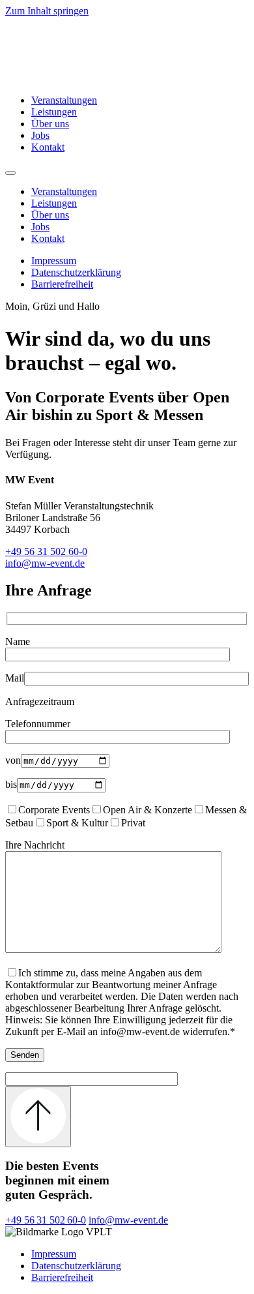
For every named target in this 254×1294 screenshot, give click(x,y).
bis (11, 784)
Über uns (50, 123)
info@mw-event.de (45, 563)
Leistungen (54, 111)
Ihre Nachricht (34, 844)
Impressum (53, 260)
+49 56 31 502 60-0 (46, 551)
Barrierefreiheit (62, 284)
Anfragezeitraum (39, 701)
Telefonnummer (37, 723)
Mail (14, 678)
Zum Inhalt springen (47, 10)
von (13, 760)
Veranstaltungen (64, 100)
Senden (24, 1055)
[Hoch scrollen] (38, 1116)
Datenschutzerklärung (76, 272)
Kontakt (47, 147)
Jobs (40, 135)
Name (17, 641)
